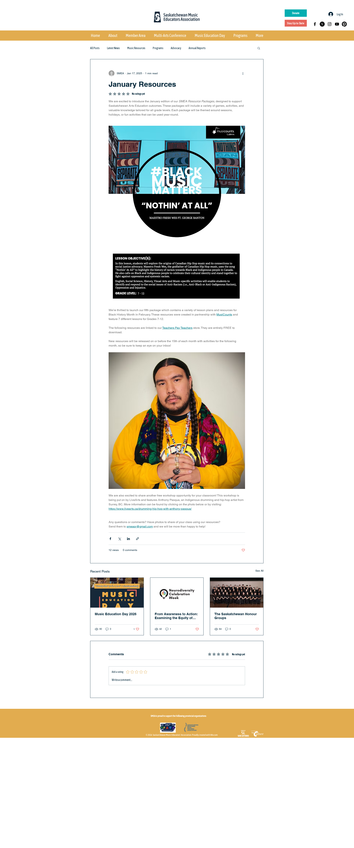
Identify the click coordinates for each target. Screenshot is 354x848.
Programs (158, 48)
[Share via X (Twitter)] (119, 538)
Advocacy (176, 48)
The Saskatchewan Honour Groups (235, 616)
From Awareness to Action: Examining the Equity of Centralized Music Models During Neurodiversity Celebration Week (176, 616)
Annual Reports (197, 48)
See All (259, 570)
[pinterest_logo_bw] (344, 24)
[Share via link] (137, 538)
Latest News (113, 48)
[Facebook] (314, 24)
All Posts (95, 48)
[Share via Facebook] (110, 538)
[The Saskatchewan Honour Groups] (236, 593)
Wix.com (214, 735)
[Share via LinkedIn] (128, 538)
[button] (259, 48)
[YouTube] (336, 24)
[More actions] (243, 73)
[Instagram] (329, 24)
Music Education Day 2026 (115, 614)
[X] (322, 24)
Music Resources (136, 48)
